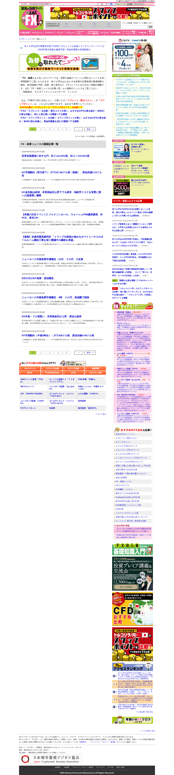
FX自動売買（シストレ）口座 (128, 505)
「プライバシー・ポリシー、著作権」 (103, 742)
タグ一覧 (110, 767)
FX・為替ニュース (123, 481)
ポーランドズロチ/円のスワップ (129, 462)
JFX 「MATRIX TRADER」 (32, 394)
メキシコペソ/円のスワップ (127, 450)
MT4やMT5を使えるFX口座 (127, 501)
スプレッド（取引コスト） (127, 438)
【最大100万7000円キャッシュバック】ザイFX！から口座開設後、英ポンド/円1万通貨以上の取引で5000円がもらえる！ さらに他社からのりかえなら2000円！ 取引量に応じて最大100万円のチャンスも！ (133, 359)
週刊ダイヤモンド (89, 770)
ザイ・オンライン (102, 770)
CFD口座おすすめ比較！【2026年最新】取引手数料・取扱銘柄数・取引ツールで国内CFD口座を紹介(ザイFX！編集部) (135, 706)
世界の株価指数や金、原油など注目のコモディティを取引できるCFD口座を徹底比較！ (133, 107)
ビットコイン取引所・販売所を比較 (131, 521)
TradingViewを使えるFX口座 (128, 497)
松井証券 (82, 401)
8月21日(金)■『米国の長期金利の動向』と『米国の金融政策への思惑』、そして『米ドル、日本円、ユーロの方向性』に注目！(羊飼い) (135, 692)
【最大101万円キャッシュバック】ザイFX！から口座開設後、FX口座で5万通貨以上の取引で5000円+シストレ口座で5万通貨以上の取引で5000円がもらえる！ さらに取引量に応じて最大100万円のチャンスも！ (134, 385)
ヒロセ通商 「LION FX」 (89, 394)
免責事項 (57, 767)
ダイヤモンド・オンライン (74, 770)
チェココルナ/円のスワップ (127, 454)
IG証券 (52, 408)
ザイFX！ (127, 770)
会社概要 (66, 767)
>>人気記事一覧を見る (144, 712)
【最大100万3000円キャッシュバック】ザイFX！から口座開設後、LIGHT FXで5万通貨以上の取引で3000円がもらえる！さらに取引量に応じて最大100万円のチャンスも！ (133, 418)
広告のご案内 (120, 767)
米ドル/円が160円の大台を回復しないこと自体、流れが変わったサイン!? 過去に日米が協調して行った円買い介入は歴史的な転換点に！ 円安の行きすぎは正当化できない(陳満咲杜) (135, 676)
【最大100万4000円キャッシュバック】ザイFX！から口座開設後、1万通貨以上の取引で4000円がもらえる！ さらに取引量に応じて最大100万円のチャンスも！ (133, 316)
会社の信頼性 (121, 477)
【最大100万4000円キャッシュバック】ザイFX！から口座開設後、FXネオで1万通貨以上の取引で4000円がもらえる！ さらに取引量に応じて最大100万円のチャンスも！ (133, 372)
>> (90, 129)
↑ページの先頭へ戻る (147, 731)
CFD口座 (119, 509)
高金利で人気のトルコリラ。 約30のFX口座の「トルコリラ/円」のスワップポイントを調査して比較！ (133, 90)
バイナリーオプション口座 (127, 513)
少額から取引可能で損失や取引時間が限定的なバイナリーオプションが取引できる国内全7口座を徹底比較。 (133, 98)
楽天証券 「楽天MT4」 (88, 408)
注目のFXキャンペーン (125, 434)
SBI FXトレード (27, 386)
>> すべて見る (101, 414)
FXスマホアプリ (123, 485)
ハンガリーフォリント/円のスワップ (131, 458)
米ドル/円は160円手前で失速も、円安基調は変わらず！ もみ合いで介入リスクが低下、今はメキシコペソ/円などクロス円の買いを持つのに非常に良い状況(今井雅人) (135, 684)
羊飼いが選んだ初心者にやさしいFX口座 (133, 466)
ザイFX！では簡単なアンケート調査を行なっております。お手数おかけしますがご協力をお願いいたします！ (133, 82)
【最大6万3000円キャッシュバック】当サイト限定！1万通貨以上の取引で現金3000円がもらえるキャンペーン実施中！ (134, 326)
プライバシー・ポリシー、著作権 (82, 767)
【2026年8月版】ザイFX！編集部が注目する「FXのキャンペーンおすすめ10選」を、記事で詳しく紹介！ (133, 121)
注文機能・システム (124, 489)
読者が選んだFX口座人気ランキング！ (132, 517)
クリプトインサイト (116, 770)
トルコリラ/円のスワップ (126, 446)
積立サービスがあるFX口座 (127, 493)
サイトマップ (100, 767)
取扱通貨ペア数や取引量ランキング (131, 473)
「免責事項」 (83, 742)
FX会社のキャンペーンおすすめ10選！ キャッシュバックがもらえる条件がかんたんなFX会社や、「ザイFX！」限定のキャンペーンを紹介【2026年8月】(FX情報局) (135, 699)
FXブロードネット (28, 408)
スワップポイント (123, 442)
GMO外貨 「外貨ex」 (87, 379)
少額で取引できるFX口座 (126, 470)
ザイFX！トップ (25, 39)
